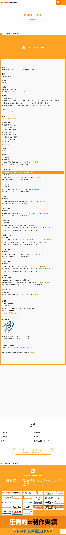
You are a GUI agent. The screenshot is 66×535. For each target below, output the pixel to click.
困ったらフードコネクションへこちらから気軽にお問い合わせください (33, 451)
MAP (46, 282)
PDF (28, 347)
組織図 (36, 437)
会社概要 (4, 437)
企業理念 (4, 432)
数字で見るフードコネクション (43, 441)
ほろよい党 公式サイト (10, 313)
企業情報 (8, 33)
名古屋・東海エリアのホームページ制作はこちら (19, 172)
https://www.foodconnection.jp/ (12, 112)
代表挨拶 (37, 432)
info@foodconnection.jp (9, 118)
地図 (35, 162)
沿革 (2, 441)
